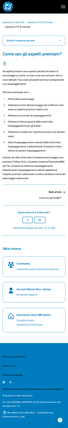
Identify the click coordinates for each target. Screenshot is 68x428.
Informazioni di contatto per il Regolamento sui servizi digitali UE (33, 389)
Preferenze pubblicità (12, 375)
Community (23, 263)
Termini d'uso (9, 366)
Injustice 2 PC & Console (40, 22)
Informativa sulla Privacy (14, 357)
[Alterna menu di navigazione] (63, 7)
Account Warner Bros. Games (34, 289)
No (39, 220)
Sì (28, 220)
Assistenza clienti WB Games (34, 315)
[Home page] (8, 6)
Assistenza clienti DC (13, 22)
